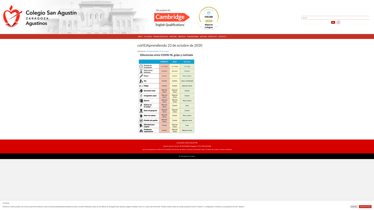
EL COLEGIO (148, 36)
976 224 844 (206, 146)
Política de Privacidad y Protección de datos (171, 149)
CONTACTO (222, 36)
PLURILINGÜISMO (193, 36)
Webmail (229, 149)
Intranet (222, 149)
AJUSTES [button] (354, 206)
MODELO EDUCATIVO (161, 36)
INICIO (140, 36)
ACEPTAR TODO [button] (365, 206)
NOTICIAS (203, 36)
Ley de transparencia (149, 149)
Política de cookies (213, 149)
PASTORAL (173, 36)
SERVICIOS (181, 36)
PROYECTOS (212, 36)
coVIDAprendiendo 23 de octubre (157, 51)
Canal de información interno (196, 149)
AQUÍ (144, 207)
